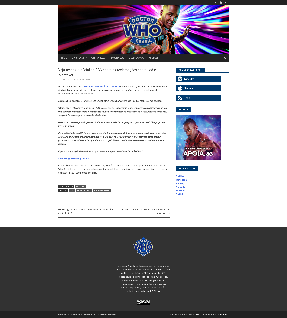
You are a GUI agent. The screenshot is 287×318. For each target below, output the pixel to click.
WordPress (194, 314)
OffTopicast (99, 57)
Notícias (80, 187)
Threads (180, 186)
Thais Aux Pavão (83, 79)
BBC (72, 190)
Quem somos (136, 57)
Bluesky (180, 183)
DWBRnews (117, 57)
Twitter (180, 176)
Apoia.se (154, 57)
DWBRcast (78, 57)
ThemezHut (223, 314)
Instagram (181, 179)
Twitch (179, 194)
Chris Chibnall (84, 190)
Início (64, 57)
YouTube (180, 190)
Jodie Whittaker (101, 190)
